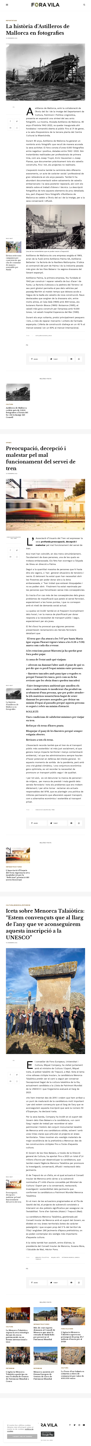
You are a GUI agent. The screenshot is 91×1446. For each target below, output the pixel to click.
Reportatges (11, 20)
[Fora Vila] (45, 4)
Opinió (8, 442)
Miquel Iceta (55, 1257)
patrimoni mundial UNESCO (71, 1257)
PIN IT (57, 229)
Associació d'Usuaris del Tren (14, 538)
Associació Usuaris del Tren (45, 809)
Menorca (17, 905)
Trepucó (38, 1259)
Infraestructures (14, 867)
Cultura (9, 404)
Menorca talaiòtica (42, 1257)
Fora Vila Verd (67, 1329)
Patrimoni (26, 905)
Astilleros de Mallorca (43, 335)
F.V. (14, 107)
